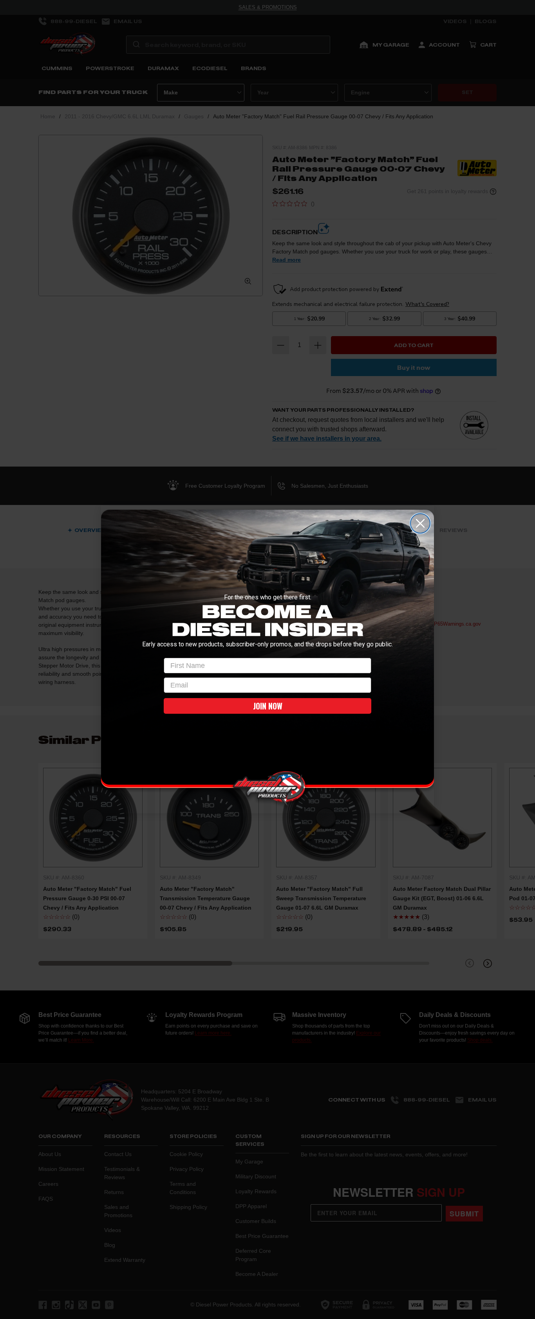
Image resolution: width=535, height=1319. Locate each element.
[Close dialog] (420, 523)
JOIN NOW (267, 706)
